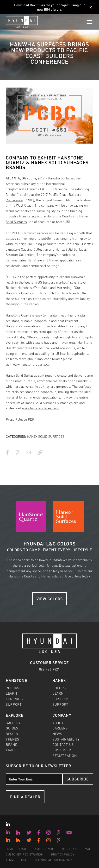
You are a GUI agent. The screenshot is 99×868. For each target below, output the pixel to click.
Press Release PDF (20, 419)
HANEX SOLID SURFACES (45, 436)
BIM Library (52, 9)
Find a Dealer (25, 796)
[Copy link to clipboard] (39, 452)
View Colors (50, 598)
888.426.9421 (49, 669)
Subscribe (78, 778)
